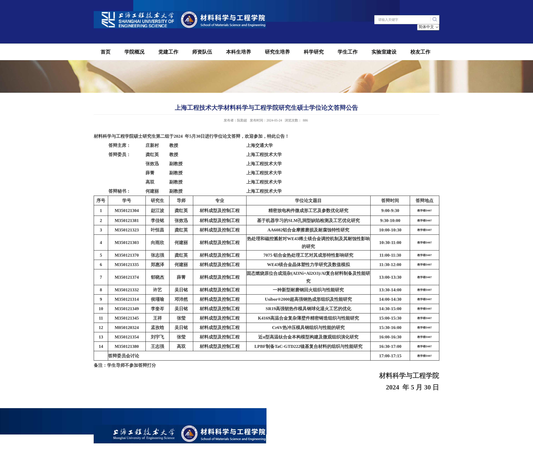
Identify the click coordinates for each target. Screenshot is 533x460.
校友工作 (420, 52)
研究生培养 (277, 52)
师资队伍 (202, 52)
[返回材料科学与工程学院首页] (180, 12)
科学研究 (314, 52)
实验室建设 (384, 52)
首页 (106, 52)
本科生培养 (238, 52)
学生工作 (348, 52)
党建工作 (168, 52)
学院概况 (134, 52)
